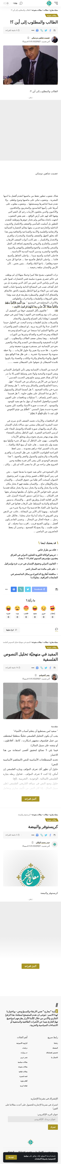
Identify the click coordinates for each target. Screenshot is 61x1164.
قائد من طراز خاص (47, 549)
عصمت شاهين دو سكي (41, 38)
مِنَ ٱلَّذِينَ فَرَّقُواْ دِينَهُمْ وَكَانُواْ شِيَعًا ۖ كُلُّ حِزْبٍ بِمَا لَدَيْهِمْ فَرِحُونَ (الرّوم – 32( (31, 306)
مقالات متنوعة (51, 15)
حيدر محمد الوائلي (43, 842)
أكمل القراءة (30, 799)
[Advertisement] (30, 130)
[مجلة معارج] (49, 3)
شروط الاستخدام (41, 1159)
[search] (21, 3)
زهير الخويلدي (44, 675)
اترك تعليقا (10, 630)
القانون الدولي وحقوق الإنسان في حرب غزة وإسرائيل (30, 563)
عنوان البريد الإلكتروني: (47, 1114)
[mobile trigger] (55, 3)
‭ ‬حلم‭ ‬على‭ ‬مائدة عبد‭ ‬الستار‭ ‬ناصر (41, 568)
